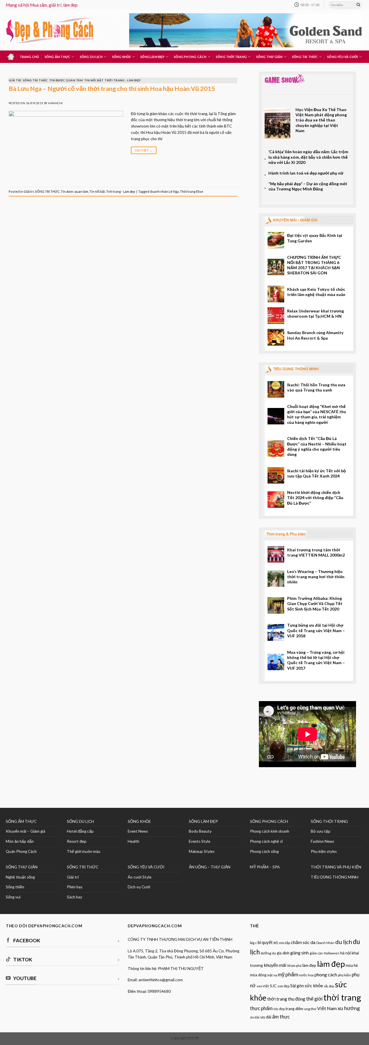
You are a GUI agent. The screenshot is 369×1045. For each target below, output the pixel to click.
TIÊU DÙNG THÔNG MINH (334, 877)
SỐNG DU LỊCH (80, 821)
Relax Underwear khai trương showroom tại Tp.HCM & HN (315, 313)
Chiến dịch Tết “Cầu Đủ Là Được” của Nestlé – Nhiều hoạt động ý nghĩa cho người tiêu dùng (317, 446)
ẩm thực (281, 1017)
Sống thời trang (231, 57)
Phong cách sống (264, 851)
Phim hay (74, 887)
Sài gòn (297, 985)
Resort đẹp (76, 841)
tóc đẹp (279, 1009)
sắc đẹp (329, 986)
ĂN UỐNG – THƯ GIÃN (209, 867)
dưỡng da (268, 953)
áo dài (254, 1017)
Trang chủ (29, 57)
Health (133, 841)
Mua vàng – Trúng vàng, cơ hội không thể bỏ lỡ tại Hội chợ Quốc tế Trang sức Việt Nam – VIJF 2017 (316, 660)
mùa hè (352, 965)
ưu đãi (265, 1016)
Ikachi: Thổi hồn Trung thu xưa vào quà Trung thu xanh (316, 387)
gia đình (283, 953)
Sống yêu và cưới (342, 57)
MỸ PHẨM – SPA (265, 867)
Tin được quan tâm (66, 80)
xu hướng (349, 1008)
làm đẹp (331, 964)
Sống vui (13, 897)
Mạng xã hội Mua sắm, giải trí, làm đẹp (42, 5)
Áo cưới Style (139, 877)
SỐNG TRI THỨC (305, 57)
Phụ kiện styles (324, 851)
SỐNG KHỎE (139, 821)
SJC (273, 986)
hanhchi (55, 103)
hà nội (345, 952)
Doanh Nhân (325, 943)
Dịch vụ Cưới (139, 887)
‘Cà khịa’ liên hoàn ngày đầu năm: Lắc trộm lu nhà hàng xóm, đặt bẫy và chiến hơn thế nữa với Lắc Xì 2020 (308, 157)
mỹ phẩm (288, 974)
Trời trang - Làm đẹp (123, 80)
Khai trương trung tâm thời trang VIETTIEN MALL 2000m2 (316, 552)
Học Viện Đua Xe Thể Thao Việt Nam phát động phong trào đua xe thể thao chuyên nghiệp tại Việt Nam (321, 120)
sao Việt (263, 986)
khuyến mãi (275, 965)
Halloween (331, 953)
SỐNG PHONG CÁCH (269, 821)
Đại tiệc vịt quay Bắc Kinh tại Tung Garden (314, 238)
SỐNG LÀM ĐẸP (203, 821)
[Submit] (358, 5)
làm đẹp (309, 965)
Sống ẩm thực (58, 57)
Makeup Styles (201, 851)
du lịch (343, 941)
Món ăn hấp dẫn (20, 841)
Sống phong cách (190, 57)
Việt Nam (327, 1008)
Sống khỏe (121, 57)
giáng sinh (299, 952)
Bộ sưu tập (320, 831)
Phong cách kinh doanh (269, 831)
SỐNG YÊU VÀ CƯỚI (146, 867)
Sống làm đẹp (152, 57)
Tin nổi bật (93, 80)
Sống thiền (15, 887)
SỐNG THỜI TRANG (329, 821)
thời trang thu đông (286, 998)
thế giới (314, 999)
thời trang (342, 997)
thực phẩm (261, 1008)
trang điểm (294, 1008)
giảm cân (316, 953)
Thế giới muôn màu (83, 851)
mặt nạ (272, 975)
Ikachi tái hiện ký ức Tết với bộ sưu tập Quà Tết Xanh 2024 (316, 473)
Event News (138, 831)
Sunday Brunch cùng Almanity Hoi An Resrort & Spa (315, 335)
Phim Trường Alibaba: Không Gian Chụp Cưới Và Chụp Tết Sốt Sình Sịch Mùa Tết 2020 (314, 603)
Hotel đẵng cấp (80, 831)
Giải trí (15, 80)
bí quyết (265, 942)
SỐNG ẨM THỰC (21, 821)
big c (253, 943)
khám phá (294, 965)
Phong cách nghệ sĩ (266, 841)
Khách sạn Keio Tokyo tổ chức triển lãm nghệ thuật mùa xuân (316, 292)
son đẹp (283, 986)
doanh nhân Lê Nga (164, 191)
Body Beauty (200, 831)
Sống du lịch (91, 57)
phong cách (326, 974)
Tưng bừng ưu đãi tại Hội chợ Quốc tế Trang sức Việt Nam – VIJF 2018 (316, 630)
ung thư (310, 1009)
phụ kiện (344, 975)
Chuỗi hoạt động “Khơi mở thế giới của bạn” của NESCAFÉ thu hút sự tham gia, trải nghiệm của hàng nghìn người (316, 414)
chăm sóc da (303, 942)
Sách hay (74, 897)
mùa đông (258, 975)
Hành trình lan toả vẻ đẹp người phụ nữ (305, 173)
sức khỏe (314, 985)
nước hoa (306, 975)
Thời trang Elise (191, 191)
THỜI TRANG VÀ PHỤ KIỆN (336, 867)
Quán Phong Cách (21, 851)
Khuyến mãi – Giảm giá (25, 831)
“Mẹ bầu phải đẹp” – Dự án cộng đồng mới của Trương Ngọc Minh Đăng (307, 186)
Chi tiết (144, 150)
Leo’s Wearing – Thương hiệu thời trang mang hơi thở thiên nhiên (315, 577)
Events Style (199, 841)
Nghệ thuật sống (20, 877)
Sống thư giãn (269, 57)
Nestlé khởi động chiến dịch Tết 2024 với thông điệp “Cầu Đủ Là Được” (315, 497)
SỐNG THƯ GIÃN (21, 867)
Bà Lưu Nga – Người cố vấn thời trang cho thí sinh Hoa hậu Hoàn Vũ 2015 (112, 88)
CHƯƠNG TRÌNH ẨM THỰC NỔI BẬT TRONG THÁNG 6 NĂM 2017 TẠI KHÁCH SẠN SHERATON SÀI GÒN (314, 265)
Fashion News (322, 841)
